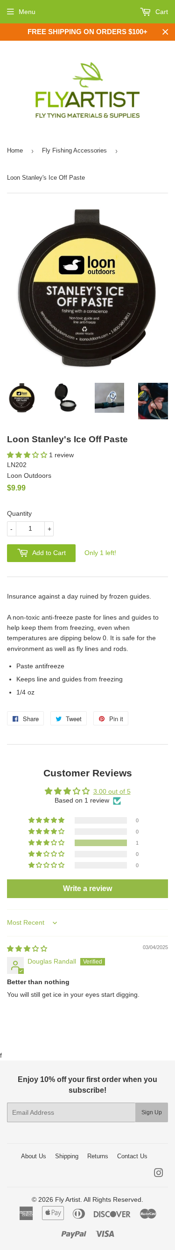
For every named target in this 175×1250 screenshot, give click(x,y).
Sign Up (151, 1112)
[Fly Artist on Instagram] (158, 1174)
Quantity (19, 513)
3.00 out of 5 (112, 791)
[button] (28, 455)
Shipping (66, 1156)
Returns (97, 1156)
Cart (161, 11)
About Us (33, 1156)
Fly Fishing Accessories (74, 150)
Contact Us (132, 1156)
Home (15, 150)
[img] (27, 948)
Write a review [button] (87, 888)
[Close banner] (165, 32)
